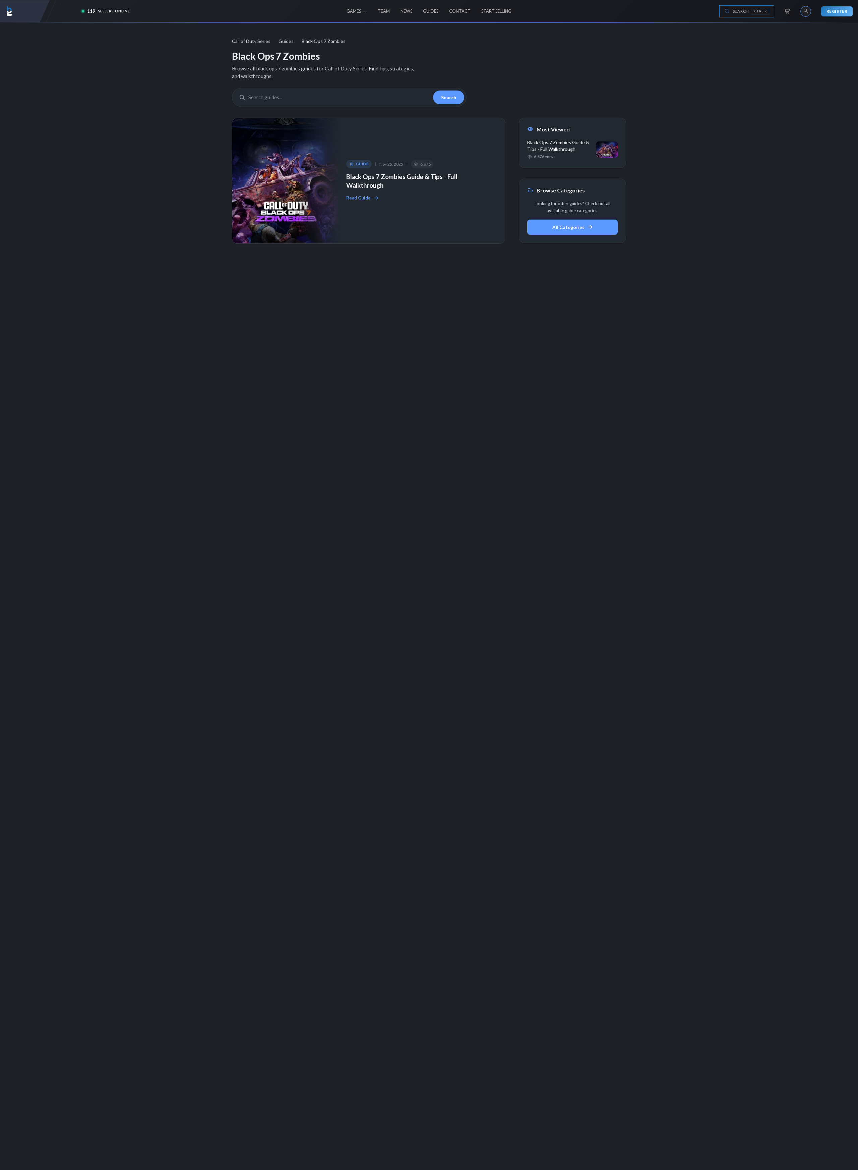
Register (836, 11)
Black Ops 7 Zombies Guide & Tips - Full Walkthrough (401, 181)
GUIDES (430, 11)
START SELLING (496, 11)
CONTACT (460, 11)
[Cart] (787, 11)
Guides (286, 41)
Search (448, 97)
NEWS (406, 11)
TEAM (384, 11)
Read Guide (358, 197)
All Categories (568, 227)
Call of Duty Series (251, 41)
